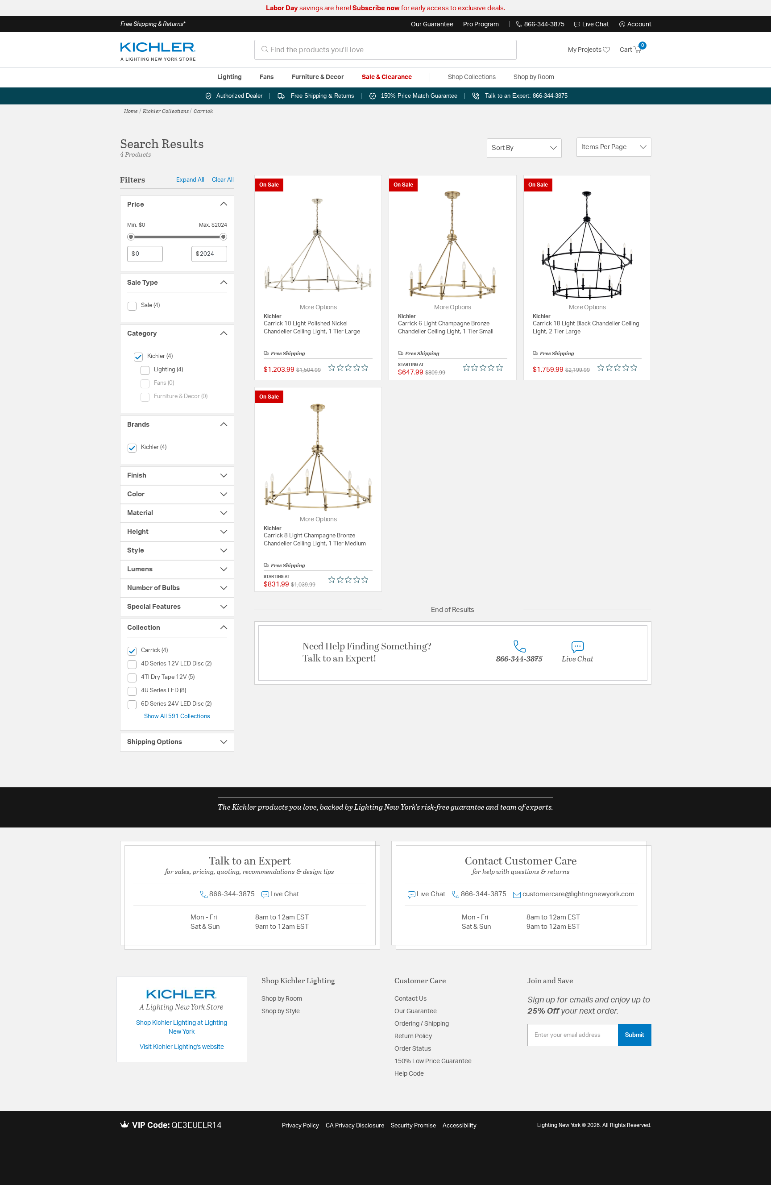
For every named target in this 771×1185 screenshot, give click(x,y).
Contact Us (410, 999)
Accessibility (460, 1126)
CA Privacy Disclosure (355, 1126)
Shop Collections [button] (472, 77)
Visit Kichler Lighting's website (182, 1047)
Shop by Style (280, 1011)
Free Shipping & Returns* (152, 24)
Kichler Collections (166, 111)
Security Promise (413, 1126)
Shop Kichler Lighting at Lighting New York (181, 1027)
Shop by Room (281, 999)
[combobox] (385, 50)
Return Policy (413, 1036)
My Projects (585, 50)
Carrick (203, 111)
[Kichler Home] (158, 50)
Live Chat (595, 24)
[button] (635, 24)
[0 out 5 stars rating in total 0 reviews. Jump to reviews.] (350, 368)
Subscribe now (376, 8)
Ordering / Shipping (421, 1024)
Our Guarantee (432, 24)
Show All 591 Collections (177, 716)
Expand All (190, 180)
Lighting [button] (229, 77)
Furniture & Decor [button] (318, 77)
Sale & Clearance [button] (387, 77)
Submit (634, 1035)
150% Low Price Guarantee (433, 1061)
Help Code (409, 1074)
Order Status (412, 1049)
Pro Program (481, 24)
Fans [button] (267, 77)
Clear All (223, 180)
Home (131, 111)
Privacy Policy (300, 1126)
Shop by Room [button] (534, 77)
